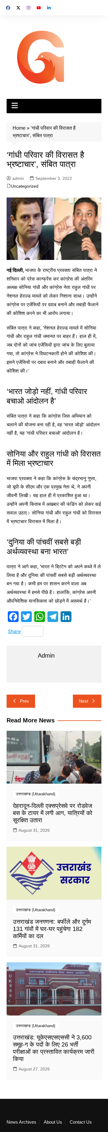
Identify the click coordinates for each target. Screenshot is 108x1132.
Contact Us (81, 1122)
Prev (24, 701)
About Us (53, 1122)
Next (83, 701)
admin (18, 178)
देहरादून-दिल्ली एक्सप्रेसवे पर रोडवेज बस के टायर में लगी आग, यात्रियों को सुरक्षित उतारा (52, 812)
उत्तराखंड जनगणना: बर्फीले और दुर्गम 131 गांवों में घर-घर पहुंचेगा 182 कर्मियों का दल (52, 928)
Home (19, 128)
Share (14, 631)
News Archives (21, 1122)
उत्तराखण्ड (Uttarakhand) (35, 794)
